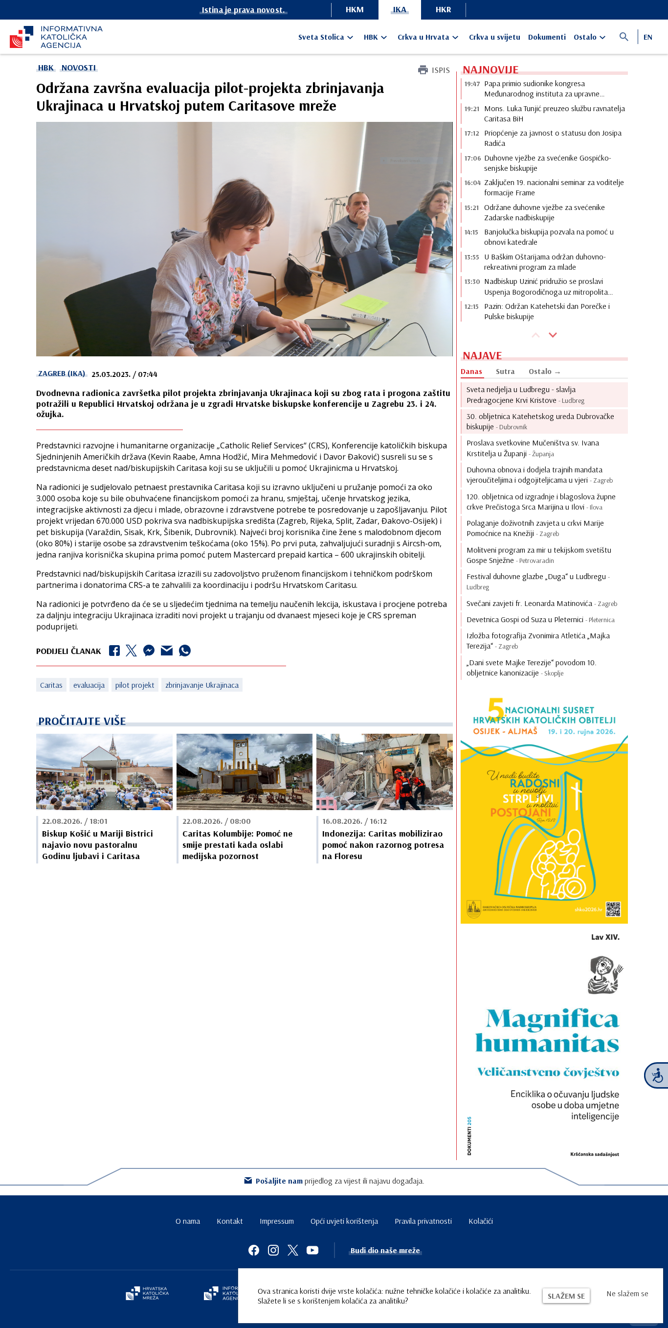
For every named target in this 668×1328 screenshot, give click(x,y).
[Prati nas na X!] (293, 1250)
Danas (471, 371)
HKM (355, 9)
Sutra (505, 371)
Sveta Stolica (321, 37)
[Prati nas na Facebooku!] (254, 1250)
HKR (443, 9)
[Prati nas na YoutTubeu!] (312, 1250)
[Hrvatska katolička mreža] (147, 1294)
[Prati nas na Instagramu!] (273, 1250)
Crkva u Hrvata (423, 37)
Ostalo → (545, 371)
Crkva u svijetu (494, 37)
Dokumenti (547, 37)
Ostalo (585, 37)
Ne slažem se (627, 1293)
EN (648, 37)
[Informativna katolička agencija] (232, 1294)
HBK (371, 37)
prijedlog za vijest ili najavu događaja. (340, 1181)
